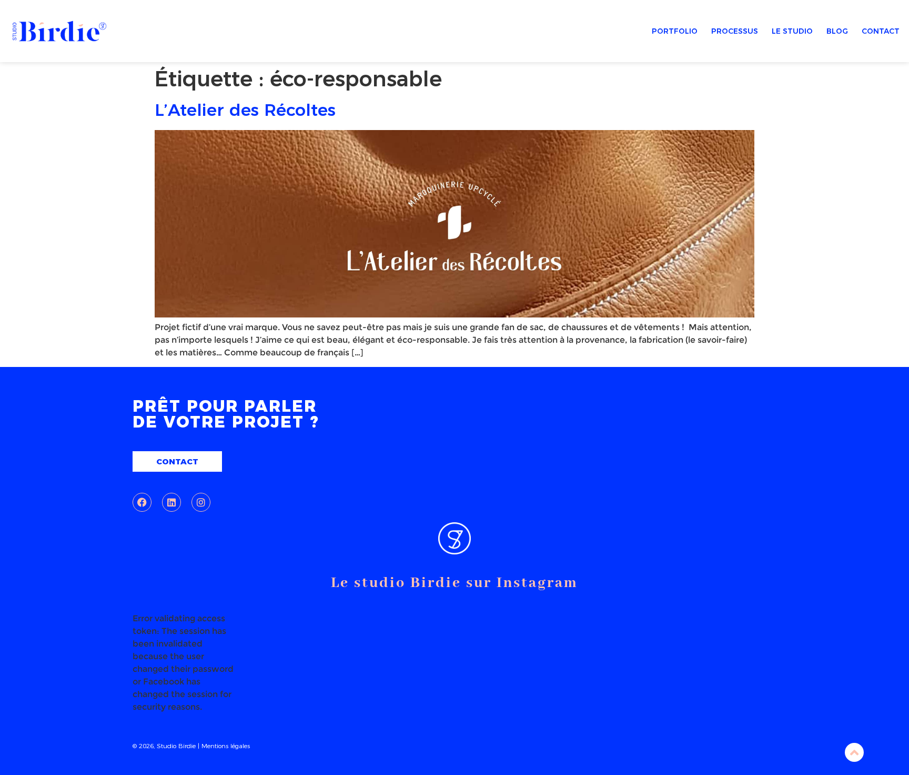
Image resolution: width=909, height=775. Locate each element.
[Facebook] (142, 502)
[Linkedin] (171, 502)
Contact (881, 31)
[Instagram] (200, 502)
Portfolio (675, 31)
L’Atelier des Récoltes (245, 110)
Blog (837, 31)
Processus (734, 31)
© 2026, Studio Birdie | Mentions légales (191, 746)
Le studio (792, 31)
